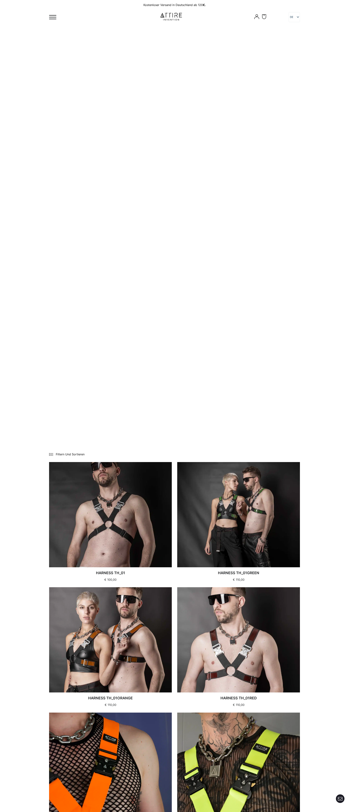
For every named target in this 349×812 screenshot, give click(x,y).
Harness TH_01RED (238, 698)
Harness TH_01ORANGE (110, 698)
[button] (67, 454)
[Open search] (248, 17)
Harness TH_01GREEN (238, 573)
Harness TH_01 (110, 573)
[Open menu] (52, 17)
